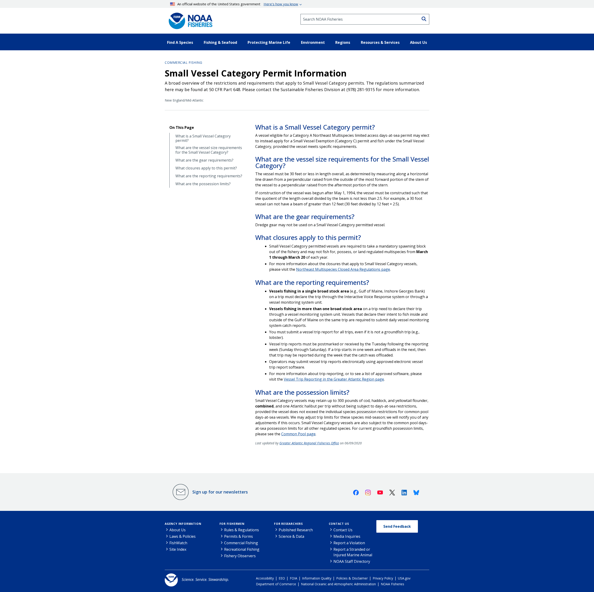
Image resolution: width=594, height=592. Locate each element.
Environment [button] (313, 42)
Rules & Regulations (241, 529)
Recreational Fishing (241, 549)
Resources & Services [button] (380, 42)
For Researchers (288, 524)
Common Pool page (298, 433)
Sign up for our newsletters (220, 492)
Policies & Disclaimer (352, 578)
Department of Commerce (276, 584)
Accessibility (265, 578)
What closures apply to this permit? (206, 168)
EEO (282, 578)
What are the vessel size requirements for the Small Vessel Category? (208, 150)
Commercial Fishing (183, 62)
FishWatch (178, 542)
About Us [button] (418, 42)
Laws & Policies (182, 536)
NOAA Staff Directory (351, 561)
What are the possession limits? (203, 184)
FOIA (293, 578)
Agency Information (183, 524)
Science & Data (291, 536)
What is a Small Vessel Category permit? (203, 138)
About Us (177, 529)
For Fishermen (232, 524)
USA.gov (404, 578)
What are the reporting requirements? (208, 176)
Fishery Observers (240, 555)
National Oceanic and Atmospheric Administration (338, 584)
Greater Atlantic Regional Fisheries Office (309, 443)
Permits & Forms (238, 536)
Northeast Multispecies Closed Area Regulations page (343, 269)
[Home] (189, 19)
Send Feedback (397, 526)
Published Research (296, 529)
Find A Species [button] (180, 42)
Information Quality (316, 578)
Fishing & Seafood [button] (220, 42)
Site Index (177, 549)
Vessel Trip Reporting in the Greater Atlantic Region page (334, 379)
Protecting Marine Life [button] (269, 42)
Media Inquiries (346, 536)
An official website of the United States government (237, 4)
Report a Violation (349, 542)
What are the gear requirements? (204, 160)
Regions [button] (342, 42)
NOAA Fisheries (392, 584)
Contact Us (339, 524)
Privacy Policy (383, 578)
